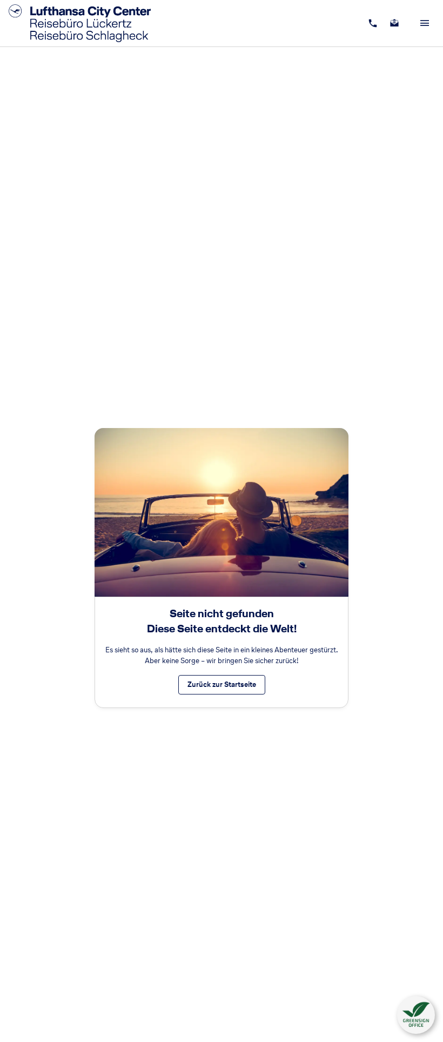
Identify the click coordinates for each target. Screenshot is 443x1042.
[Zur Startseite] (83, 23)
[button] (416, 1015)
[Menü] (424, 23)
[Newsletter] (394, 23)
